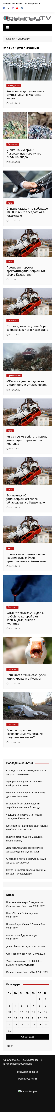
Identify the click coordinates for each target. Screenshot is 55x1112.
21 (33, 1018)
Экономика (12, 144)
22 (39, 1018)
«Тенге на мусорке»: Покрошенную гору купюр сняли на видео (23, 153)
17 (9, 1018)
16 (45, 1012)
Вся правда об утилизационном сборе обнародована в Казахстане (25, 499)
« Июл (9, 1046)
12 (21, 1012)
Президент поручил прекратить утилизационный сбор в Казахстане (25, 271)
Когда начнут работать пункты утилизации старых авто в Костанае (26, 440)
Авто (10, 203)
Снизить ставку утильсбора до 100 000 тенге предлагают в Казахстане (27, 212)
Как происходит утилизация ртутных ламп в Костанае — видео (25, 95)
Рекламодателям (32, 3)
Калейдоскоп (14, 85)
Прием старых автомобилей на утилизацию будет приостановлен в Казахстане (26, 558)
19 (21, 1018)
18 (15, 1018)
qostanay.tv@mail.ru (21, 1064)
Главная (10, 38)
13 (27, 1012)
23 (45, 1018)
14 (33, 1012)
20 (27, 1018)
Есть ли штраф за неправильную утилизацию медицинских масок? (24, 734)
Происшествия (14, 376)
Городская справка (12, 3)
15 (39, 1012)
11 (15, 1012)
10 (9, 1012)
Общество (12, 607)
